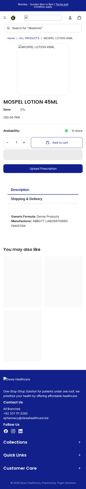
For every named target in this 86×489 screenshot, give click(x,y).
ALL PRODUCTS (29, 38)
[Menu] (5, 17)
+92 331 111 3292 (15, 413)
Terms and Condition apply (51, 5)
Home (11, 38)
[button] (43, 154)
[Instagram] (13, 431)
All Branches (11, 408)
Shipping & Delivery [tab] (26, 199)
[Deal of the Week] (13, 17)
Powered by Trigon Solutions (59, 482)
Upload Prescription (43, 168)
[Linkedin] (20, 431)
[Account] (70, 17)
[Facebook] (5, 431)
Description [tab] (20, 190)
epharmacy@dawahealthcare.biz (26, 418)
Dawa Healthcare (30, 482)
